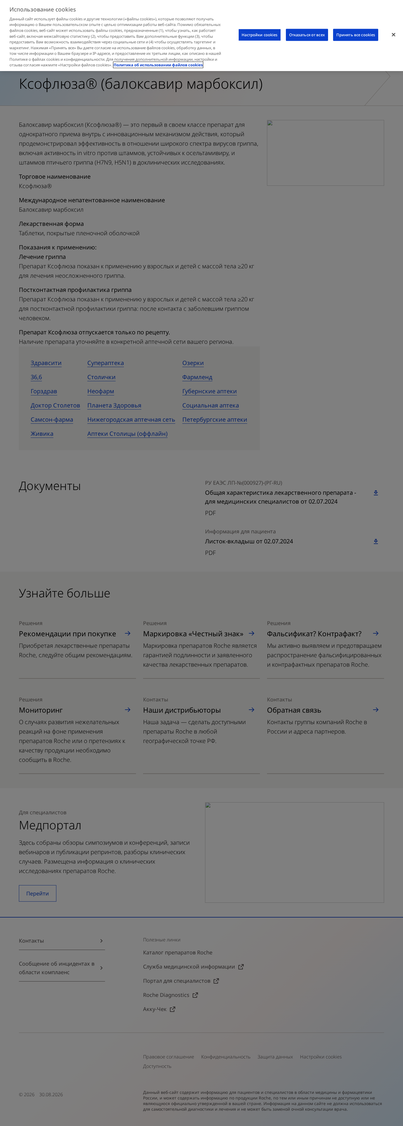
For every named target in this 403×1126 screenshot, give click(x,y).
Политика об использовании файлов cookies (158, 65)
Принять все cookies (355, 34)
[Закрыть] (393, 34)
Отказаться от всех (307, 34)
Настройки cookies (259, 34)
